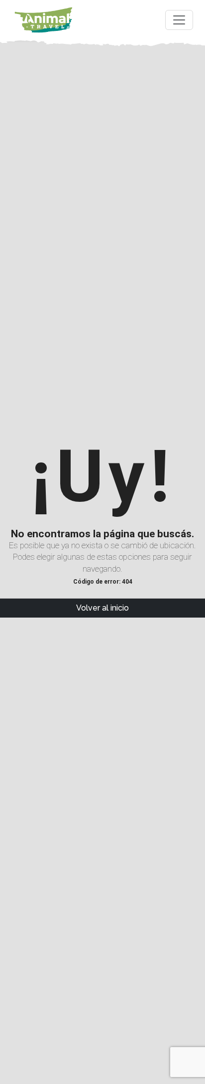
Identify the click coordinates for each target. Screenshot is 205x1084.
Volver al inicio (102, 608)
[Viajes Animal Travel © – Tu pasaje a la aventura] (44, 20)
